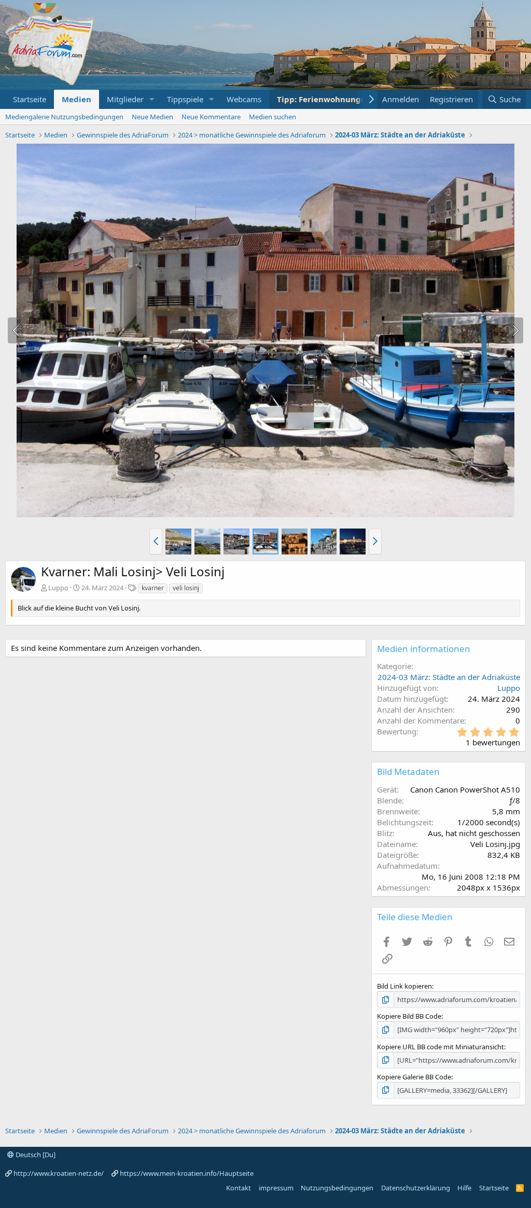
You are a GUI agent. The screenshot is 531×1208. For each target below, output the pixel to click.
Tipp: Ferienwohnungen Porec (336, 99)
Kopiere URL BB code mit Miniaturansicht (440, 1046)
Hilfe (464, 1187)
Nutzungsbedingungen (337, 1187)
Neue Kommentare (211, 116)
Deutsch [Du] (34, 1154)
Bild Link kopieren (404, 986)
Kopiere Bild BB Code (409, 1016)
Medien (76, 99)
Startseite (29, 99)
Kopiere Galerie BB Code (414, 1076)
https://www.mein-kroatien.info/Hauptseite (187, 1173)
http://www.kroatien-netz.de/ (58, 1173)
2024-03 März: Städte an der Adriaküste (449, 677)
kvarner (153, 588)
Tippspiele (185, 99)
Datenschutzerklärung (415, 1187)
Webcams (244, 99)
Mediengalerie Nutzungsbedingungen (64, 116)
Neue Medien (152, 116)
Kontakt (238, 1187)
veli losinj (186, 588)
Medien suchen (272, 116)
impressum (276, 1187)
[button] (152, 99)
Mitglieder (125, 99)
